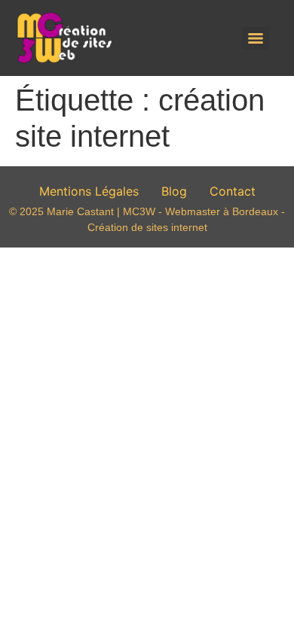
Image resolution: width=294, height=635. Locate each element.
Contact (233, 191)
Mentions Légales (89, 191)
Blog (174, 191)
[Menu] (255, 38)
